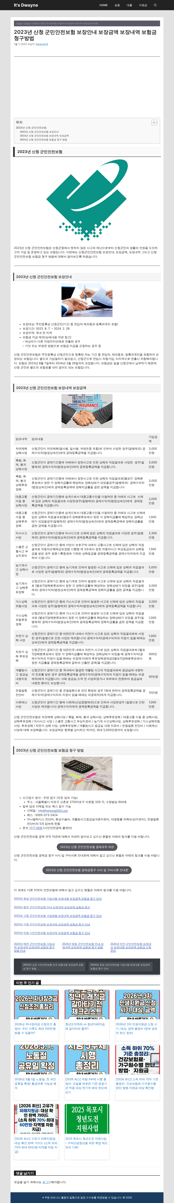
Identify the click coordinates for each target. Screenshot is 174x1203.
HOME (104, 5)
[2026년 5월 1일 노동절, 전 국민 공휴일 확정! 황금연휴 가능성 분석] (36, 1072)
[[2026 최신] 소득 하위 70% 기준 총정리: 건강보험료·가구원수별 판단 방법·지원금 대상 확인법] (137, 1072)
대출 (129, 5)
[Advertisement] (87, 87)
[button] (155, 5)
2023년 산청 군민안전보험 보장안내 (39, 131)
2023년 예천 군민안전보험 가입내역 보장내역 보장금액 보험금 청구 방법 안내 (34, 947)
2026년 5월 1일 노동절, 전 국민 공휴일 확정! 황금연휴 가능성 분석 (35, 1084)
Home (19, 23)
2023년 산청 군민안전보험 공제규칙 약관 (87, 847)
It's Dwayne (26, 5)
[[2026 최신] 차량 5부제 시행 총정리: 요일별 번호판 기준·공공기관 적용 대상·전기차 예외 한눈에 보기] (87, 1072)
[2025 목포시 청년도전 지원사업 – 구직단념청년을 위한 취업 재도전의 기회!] (87, 1131)
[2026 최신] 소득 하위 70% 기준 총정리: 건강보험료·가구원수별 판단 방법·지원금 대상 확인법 (137, 1084)
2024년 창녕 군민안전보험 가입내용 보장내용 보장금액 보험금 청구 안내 (58, 898)
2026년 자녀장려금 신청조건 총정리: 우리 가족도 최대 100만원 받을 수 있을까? (35, 1029)
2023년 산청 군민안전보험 (31, 127)
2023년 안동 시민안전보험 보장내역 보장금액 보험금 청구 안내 (52, 932)
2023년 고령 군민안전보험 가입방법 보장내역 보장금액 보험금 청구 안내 (58, 915)
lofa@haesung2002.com (53, 810)
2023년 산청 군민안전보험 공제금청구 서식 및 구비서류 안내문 (87, 870)
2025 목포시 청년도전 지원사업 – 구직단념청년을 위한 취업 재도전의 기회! (86, 1143)
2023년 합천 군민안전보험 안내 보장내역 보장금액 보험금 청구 (52, 907)
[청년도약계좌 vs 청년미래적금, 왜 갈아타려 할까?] (87, 1017)
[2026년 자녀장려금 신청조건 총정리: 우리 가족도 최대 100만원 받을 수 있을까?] (36, 1017)
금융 (117, 5)
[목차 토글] (152, 122)
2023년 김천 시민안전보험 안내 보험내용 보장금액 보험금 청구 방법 (53, 966)
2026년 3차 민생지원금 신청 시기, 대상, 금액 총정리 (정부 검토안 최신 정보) (137, 1029)
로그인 (46, 1182)
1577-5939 (35, 828)
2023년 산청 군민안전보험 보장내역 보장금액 (44, 135)
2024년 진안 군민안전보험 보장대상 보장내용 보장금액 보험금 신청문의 (130, 947)
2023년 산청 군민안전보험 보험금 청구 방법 (43, 139)
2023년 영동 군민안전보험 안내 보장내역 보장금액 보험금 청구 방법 (83, 946)
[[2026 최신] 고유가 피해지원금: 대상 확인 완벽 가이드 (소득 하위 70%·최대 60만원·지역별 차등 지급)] (36, 1131)
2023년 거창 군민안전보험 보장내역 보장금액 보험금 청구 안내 (52, 924)
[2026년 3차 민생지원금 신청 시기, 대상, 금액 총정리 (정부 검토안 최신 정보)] (137, 1017)
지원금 (143, 5)
